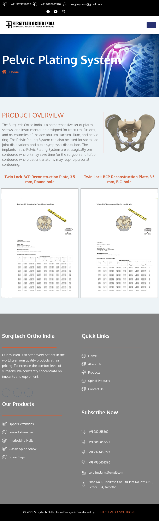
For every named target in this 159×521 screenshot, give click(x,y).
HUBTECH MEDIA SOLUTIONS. (115, 512)
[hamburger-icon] (151, 25)
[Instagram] (28, 393)
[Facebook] (6, 393)
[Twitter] (17, 393)
